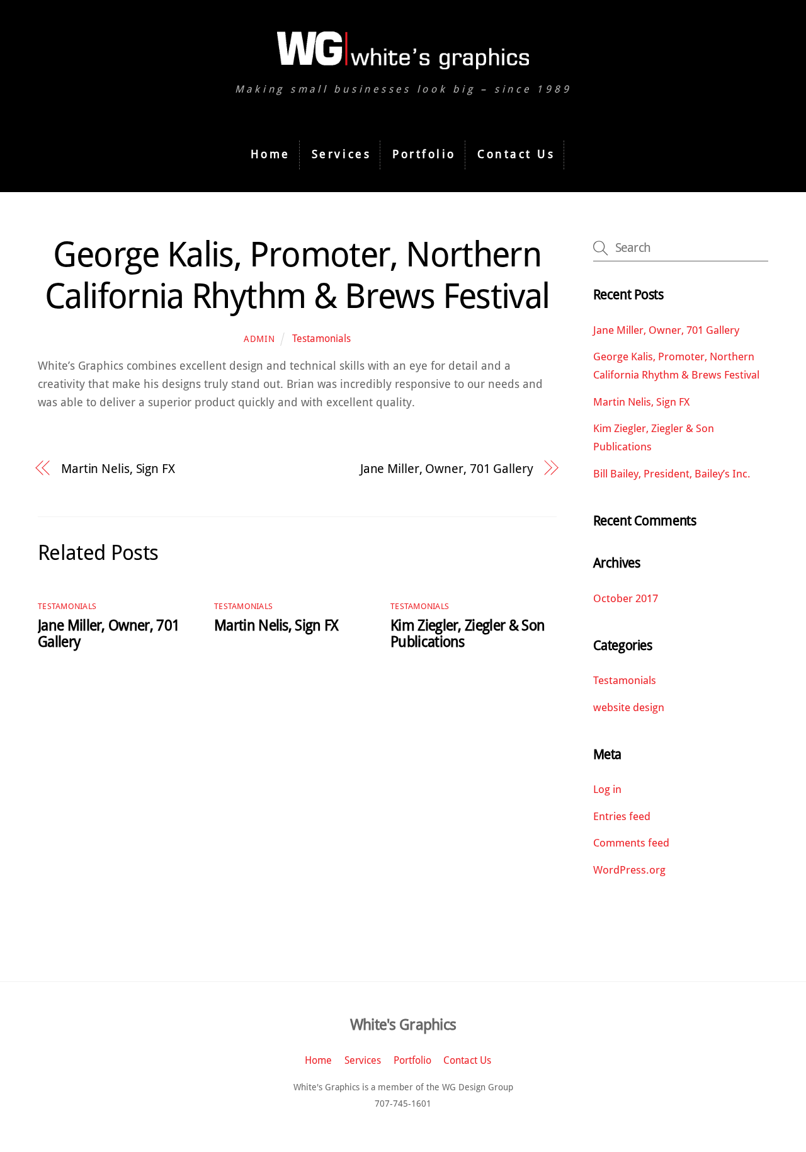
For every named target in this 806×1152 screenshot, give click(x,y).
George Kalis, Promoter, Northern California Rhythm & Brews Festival (297, 275)
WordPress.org (629, 870)
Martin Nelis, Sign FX (118, 468)
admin (259, 339)
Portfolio (424, 154)
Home (270, 154)
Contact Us (516, 154)
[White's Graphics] (403, 63)
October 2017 (625, 598)
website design (628, 707)
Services (341, 154)
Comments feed (631, 842)
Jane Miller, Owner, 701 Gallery (446, 468)
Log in (607, 789)
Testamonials (321, 339)
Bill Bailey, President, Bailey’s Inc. (672, 473)
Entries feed (621, 816)
